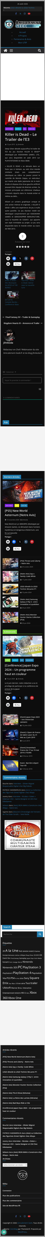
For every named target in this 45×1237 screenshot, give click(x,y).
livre (10, 962)
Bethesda (11, 955)
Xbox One (14, 998)
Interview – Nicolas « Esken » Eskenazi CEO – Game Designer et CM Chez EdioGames (20, 799)
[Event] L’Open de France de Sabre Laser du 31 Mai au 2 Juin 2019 (30, 734)
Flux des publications (11, 1195)
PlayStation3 (7, 973)
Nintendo (28, 961)
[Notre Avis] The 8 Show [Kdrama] (16, 1093)
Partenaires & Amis (22, 39)
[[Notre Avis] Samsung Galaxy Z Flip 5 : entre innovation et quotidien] (10, 604)
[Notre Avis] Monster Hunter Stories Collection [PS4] (30, 617)
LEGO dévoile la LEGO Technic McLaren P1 (28, 587)
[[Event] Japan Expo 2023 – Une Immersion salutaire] (10, 721)
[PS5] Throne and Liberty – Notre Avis (30, 562)
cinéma (17, 955)
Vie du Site (29, 660)
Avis (20, 951)
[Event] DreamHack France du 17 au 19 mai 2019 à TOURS (29, 750)
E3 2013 (36, 955)
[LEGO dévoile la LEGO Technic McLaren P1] (10, 589)
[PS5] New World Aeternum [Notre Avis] (20, 513)
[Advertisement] (22, 77)
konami (6, 962)
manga (15, 962)
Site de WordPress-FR (11, 1205)
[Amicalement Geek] (5, 50)
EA (41, 955)
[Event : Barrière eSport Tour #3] (10, 766)
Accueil (22, 32)
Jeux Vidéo (9, 129)
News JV (18, 129)
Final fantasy (15, 958)
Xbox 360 (31, 129)
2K (4, 951)
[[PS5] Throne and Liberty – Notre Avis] (10, 564)
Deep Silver (29, 955)
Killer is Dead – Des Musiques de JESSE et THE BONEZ (11, 284)
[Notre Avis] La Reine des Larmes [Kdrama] (20, 1098)
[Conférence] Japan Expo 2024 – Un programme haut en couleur (22, 669)
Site (22, 660)
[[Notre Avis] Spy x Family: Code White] (10, 576)
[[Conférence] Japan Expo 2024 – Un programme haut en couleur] (22, 646)
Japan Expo (30, 958)
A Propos (22, 35)
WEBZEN (18, 993)
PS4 (13, 978)
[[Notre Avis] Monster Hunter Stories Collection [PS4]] (10, 619)
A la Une (11, 950)
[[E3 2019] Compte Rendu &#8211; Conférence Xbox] (12, 295)
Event (8, 660)
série (23, 983)
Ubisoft (7, 987)
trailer (34, 983)
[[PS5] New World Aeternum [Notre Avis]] (22, 491)
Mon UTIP (22, 42)
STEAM (18, 983)
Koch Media (38, 958)
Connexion (7, 1190)
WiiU (27, 993)
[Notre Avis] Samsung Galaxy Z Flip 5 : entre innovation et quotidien (29, 601)
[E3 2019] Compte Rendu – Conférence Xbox (12, 302)
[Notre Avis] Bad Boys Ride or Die (16, 1103)
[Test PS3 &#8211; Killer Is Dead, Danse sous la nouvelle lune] (28, 275)
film (9, 958)
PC (20, 967)
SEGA (22, 978)
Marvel (20, 962)
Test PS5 (24, 505)
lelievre (6, 805)
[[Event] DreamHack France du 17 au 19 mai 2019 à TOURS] (10, 752)
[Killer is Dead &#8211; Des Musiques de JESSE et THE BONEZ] (12, 275)
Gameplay (22, 958)
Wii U (23, 993)
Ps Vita (17, 978)
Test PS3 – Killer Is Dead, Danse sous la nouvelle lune (27, 284)
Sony (26, 978)
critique (22, 955)
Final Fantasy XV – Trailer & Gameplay (23, 317)
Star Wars (12, 983)
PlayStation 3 (32, 967)
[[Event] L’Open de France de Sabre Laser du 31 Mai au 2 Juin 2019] (10, 737)
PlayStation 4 (22, 973)
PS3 (25, 129)
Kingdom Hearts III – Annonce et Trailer (21, 323)
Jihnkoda (21, 144)
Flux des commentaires (12, 1200)
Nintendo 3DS (10, 967)
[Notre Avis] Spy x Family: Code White (28, 575)
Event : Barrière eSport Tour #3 (29, 764)
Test (16, 505)
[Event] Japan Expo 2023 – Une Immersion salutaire (30, 719)
